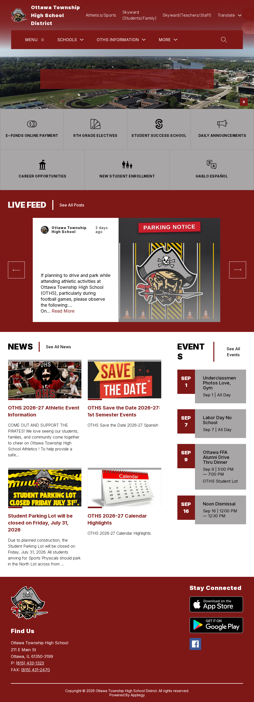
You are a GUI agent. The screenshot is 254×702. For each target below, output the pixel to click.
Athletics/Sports (101, 15)
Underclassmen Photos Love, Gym (219, 382)
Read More (63, 311)
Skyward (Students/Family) (139, 15)
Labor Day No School (217, 420)
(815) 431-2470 (35, 669)
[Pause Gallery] (244, 102)
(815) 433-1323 (30, 663)
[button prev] (16, 270)
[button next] (237, 270)
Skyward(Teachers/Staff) (187, 15)
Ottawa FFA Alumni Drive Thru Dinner (216, 457)
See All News (58, 346)
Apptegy (138, 695)
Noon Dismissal (219, 503)
